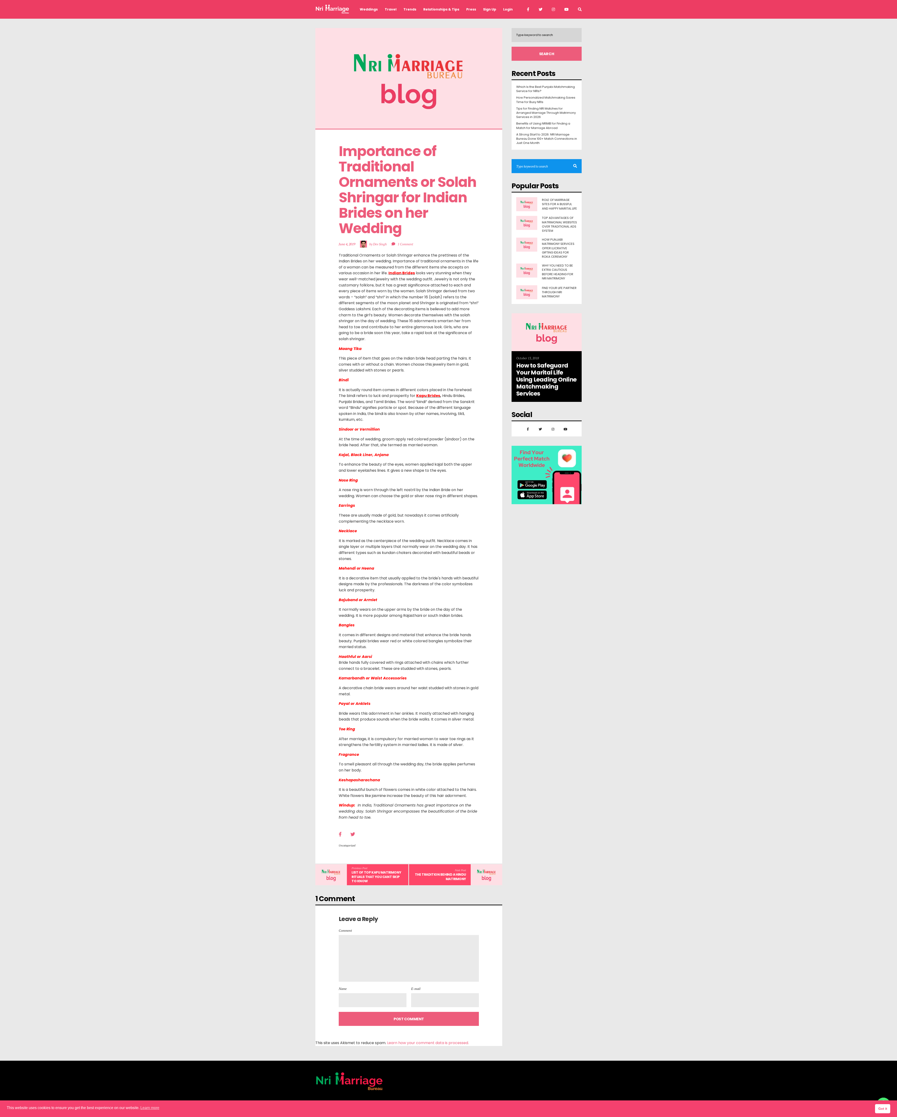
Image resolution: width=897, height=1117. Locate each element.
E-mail (415, 988)
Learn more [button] (149, 1108)
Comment (345, 930)
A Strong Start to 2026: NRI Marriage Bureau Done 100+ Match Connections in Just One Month (546, 138)
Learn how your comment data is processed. (428, 1043)
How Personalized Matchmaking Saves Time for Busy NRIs (545, 100)
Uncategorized (347, 845)
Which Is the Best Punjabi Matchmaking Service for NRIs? (545, 89)
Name (343, 988)
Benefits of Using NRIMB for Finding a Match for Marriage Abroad (543, 125)
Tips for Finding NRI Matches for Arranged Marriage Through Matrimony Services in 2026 (546, 113)
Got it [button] (882, 1108)
